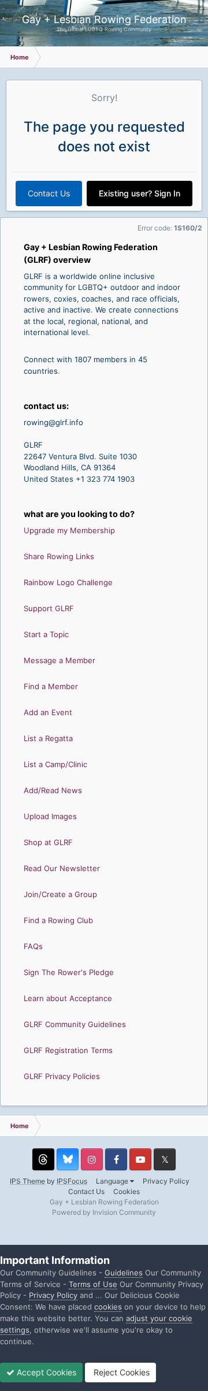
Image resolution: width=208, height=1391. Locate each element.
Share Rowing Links (59, 556)
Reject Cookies (120, 1372)
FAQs (33, 946)
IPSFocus (72, 1181)
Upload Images (50, 816)
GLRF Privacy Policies (62, 1076)
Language (113, 1181)
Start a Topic (46, 634)
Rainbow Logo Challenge (68, 582)
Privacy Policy (166, 1181)
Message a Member (59, 660)
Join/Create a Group (60, 894)
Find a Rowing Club (58, 920)
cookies (108, 1306)
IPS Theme (27, 1181)
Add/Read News (53, 790)
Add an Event (48, 712)
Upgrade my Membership (69, 530)
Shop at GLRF (48, 842)
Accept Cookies (45, 1372)
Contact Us (49, 193)
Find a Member (51, 686)
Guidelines (124, 1272)
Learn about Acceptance (68, 998)
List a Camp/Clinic (55, 764)
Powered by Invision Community (104, 1212)
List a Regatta (48, 738)
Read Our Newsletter (62, 868)
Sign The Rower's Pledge (69, 972)
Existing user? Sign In (139, 193)
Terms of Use (93, 1284)
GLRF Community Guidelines (75, 1024)
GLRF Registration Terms (68, 1050)
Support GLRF (49, 608)
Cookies (126, 1191)
